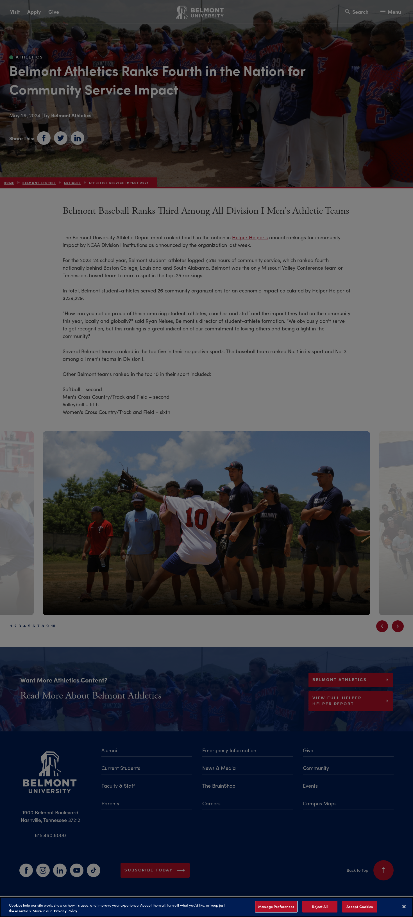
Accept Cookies (359, 906)
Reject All (319, 906)
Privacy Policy (65, 910)
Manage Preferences (276, 906)
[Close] (404, 906)
